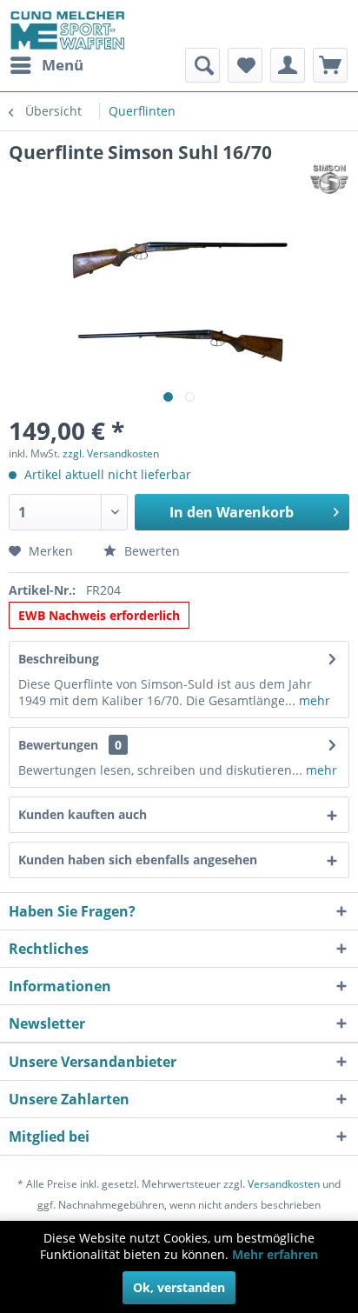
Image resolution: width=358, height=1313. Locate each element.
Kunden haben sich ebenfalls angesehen (137, 859)
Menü (62, 65)
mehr (312, 700)
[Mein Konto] (287, 65)
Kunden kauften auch (82, 814)
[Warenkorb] (330, 65)
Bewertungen (58, 744)
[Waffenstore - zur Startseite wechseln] (68, 30)
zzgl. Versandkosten (111, 453)
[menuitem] (46, 65)
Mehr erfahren (275, 1254)
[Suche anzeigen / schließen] (202, 65)
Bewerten (150, 551)
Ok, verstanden (179, 1287)
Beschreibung (58, 658)
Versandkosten (284, 1183)
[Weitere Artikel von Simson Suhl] (329, 179)
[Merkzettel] (245, 65)
